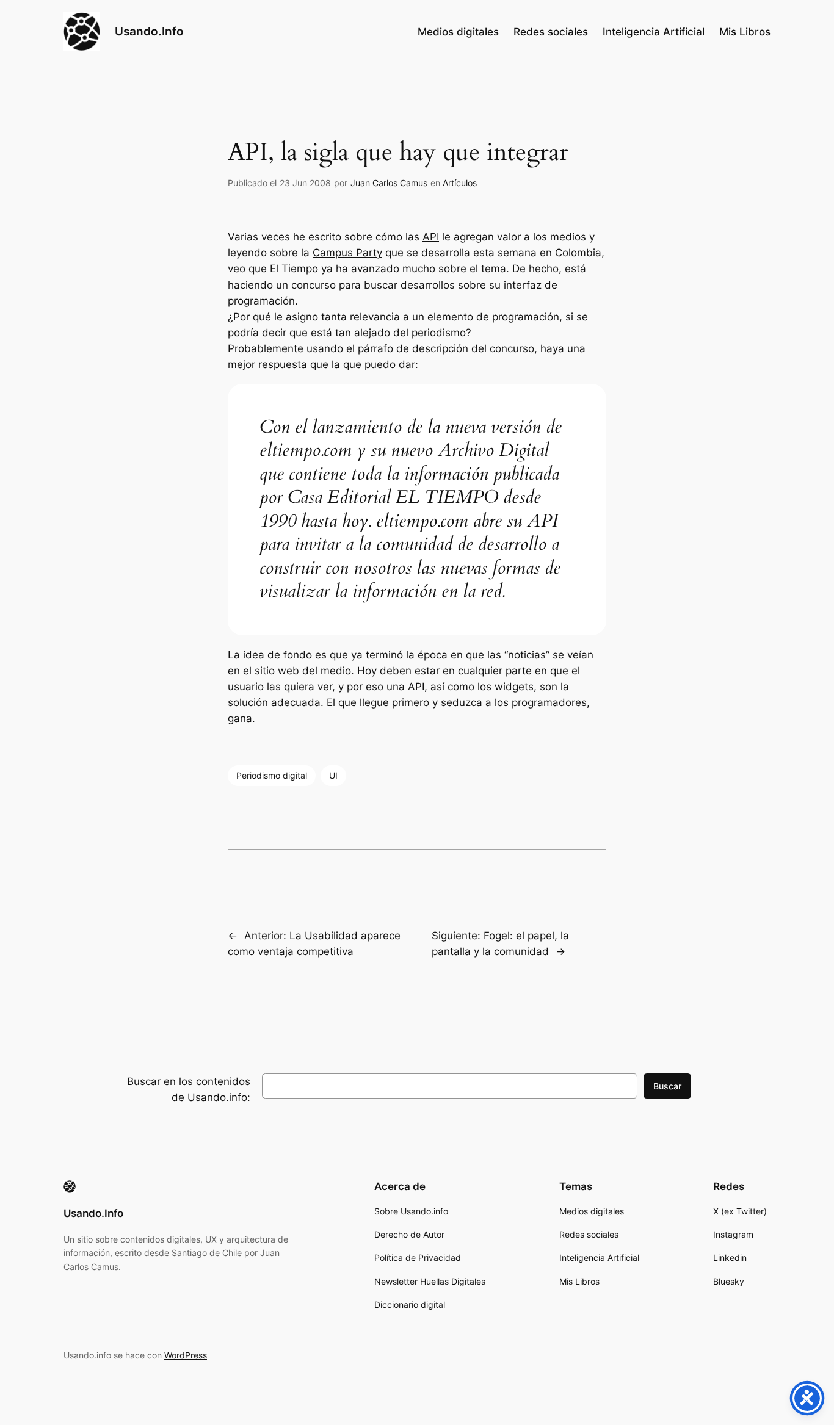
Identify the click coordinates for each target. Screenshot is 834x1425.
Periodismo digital (271, 775)
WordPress (185, 1355)
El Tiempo (294, 268)
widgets (514, 686)
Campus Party (347, 253)
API (430, 237)
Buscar (667, 1086)
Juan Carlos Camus (388, 183)
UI (333, 775)
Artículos (460, 183)
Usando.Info (149, 31)
